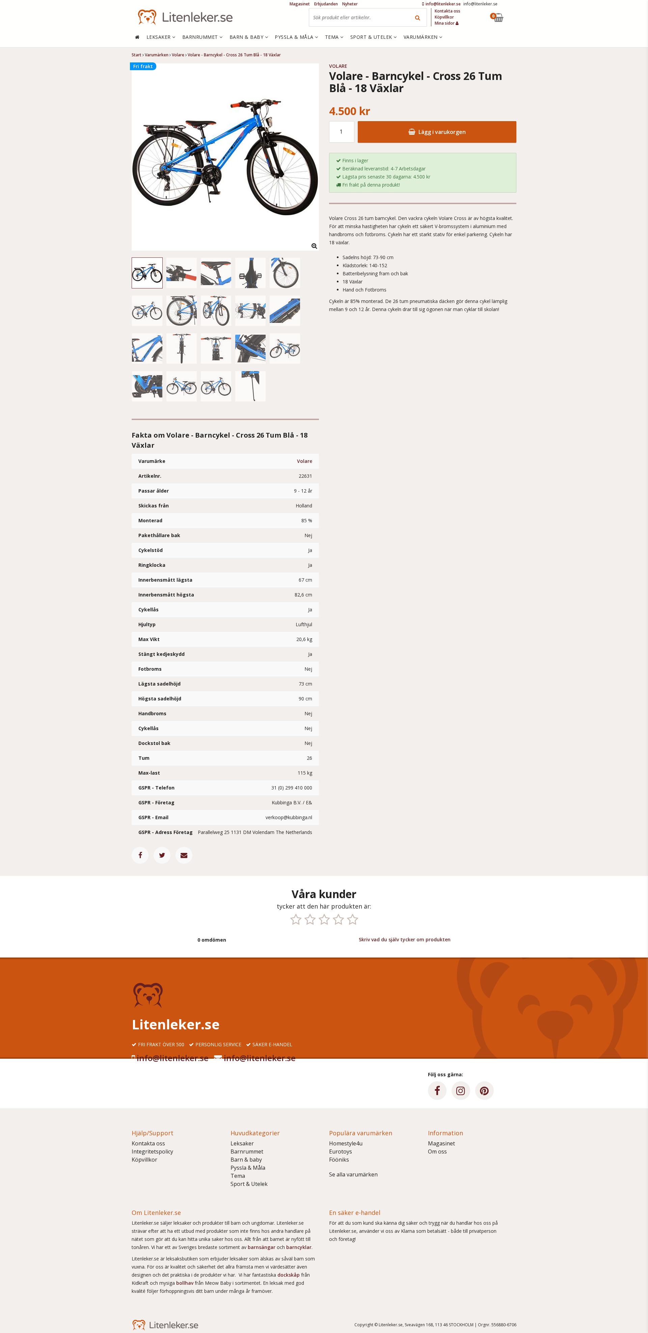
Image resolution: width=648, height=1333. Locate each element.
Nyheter (350, 4)
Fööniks (339, 1159)
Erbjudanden (326, 4)
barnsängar (261, 1247)
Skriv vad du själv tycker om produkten (405, 939)
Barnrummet (247, 1151)
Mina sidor (445, 23)
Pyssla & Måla (248, 1167)
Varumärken (421, 37)
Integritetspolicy (152, 1151)
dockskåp (289, 1275)
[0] (514, 17)
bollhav (185, 1283)
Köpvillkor (144, 1159)
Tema (238, 1175)
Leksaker (242, 1143)
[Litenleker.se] (185, 17)
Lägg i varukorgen (441, 132)
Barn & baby (246, 1159)
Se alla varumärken (353, 1174)
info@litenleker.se (173, 1057)
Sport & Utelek (249, 1184)
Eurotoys (340, 1151)
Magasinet (441, 1143)
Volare (304, 461)
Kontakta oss (148, 1143)
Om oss (437, 1151)
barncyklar (299, 1247)
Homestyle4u (345, 1143)
